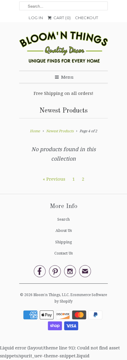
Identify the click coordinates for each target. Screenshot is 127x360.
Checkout (86, 17)
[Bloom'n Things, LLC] (63, 48)
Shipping (63, 242)
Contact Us (63, 253)
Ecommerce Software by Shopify (81, 298)
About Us (64, 230)
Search (63, 219)
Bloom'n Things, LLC (51, 295)
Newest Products (63, 111)
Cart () (61, 17)
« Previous (54, 179)
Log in (36, 17)
